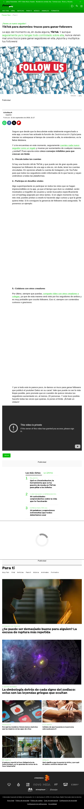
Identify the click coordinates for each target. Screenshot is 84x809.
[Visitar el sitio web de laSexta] (18, 784)
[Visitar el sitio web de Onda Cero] (65, 784)
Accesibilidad (52, 804)
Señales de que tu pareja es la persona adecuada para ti (58, 728)
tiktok (6, 455)
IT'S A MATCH (47, 725)
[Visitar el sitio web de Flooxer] (54, 789)
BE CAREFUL (6, 760)
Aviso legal (10, 800)
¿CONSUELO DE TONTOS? (11, 626)
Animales (45, 11)
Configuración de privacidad (68, 800)
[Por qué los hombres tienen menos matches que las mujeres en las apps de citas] (22, 711)
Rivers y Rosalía (67, 2)
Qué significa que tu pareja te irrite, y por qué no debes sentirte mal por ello (60, 763)
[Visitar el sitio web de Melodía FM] (30, 789)
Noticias (20, 11)
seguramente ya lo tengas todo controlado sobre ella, (33, 35)
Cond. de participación (51, 800)
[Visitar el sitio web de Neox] (28, 784)
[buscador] (77, 6)
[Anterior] (3, 2)
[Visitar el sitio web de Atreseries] (56, 784)
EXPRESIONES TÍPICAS (38, 508)
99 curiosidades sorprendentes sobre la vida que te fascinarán (43, 499)
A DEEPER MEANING (9, 687)
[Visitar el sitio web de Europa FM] (75, 784)
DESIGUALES (6, 725)
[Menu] (81, 6)
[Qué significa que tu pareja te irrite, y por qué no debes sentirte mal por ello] (62, 747)
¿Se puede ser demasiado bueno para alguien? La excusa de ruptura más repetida (39, 631)
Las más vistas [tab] (33, 473)
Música (36, 11)
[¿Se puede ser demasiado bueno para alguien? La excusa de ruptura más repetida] (42, 601)
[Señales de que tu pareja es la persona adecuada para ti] (62, 711)
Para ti (29, 11)
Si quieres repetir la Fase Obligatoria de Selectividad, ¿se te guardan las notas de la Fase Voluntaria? (19, 764)
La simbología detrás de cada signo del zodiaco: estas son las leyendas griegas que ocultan (38, 691)
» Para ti (14, 15)
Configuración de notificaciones (37, 804)
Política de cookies (37, 800)
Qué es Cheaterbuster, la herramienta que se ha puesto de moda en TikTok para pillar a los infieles (43, 484)
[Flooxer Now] (11, 6)
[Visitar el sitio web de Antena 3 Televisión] (9, 784)
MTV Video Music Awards (26, 2)
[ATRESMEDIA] (42, 778)
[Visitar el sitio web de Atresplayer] (42, 789)
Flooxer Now (6, 15)
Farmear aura (56, 2)
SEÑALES (45, 760)
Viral (13, 11)
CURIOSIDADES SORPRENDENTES (43, 494)
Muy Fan (5, 11)
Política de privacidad (22, 800)
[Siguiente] (80, 2)
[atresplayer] (72, 6)
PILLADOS (34, 478)
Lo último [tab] (48, 473)
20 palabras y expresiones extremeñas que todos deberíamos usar (42, 512)
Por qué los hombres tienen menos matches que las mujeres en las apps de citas (20, 728)
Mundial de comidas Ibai (43, 2)
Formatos (55, 11)
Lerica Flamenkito (11, 2)
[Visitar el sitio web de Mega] (47, 784)
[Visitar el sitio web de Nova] (37, 784)
